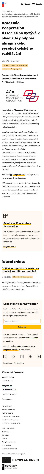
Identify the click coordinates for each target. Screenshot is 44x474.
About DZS (5, 435)
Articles (9, 11)
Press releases (7, 363)
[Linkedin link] (30, 356)
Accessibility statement (9, 449)
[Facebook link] (5, 356)
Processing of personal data (11, 423)
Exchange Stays (7, 406)
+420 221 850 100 (9, 389)
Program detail (9, 247)
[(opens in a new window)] (20, 460)
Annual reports (19, 363)
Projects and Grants (8, 410)
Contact (4, 438)
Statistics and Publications (10, 420)
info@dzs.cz (7, 386)
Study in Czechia (7, 413)
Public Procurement (8, 428)
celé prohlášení (19, 174)
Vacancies (5, 432)
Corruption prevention (9, 442)
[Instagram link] (13, 356)
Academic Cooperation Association (15, 65)
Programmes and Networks (10, 416)
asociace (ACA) (22, 110)
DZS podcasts (6, 445)
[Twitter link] (22, 356)
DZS (3, 11)
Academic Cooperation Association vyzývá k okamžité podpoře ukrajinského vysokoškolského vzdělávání (21, 15)
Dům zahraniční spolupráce (12, 69)
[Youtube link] (39, 356)
